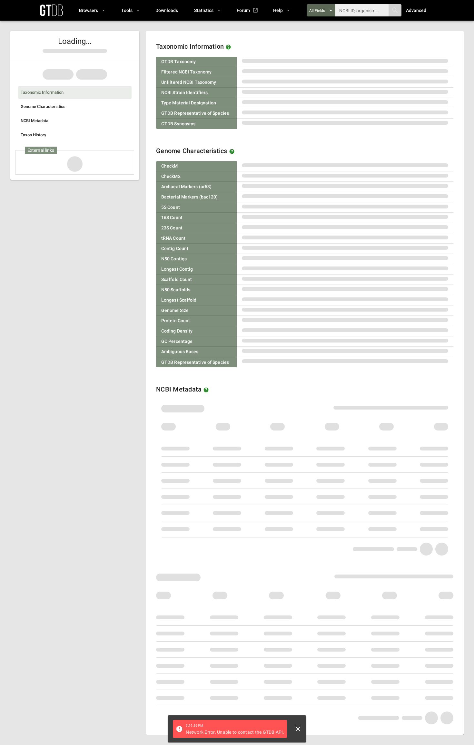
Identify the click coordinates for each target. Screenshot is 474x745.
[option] (75, 92)
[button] (91, 10)
